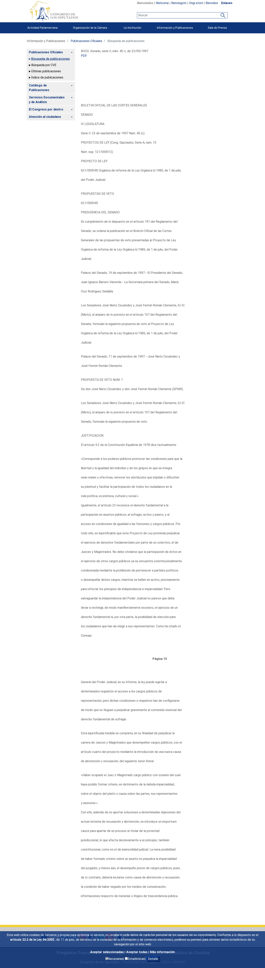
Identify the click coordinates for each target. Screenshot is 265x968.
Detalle (153, 959)
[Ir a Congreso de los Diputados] (53, 11)
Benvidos (212, 3)
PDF (84, 56)
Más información (162, 952)
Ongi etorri (196, 3)
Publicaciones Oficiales (86, 41)
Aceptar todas (137, 952)
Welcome (162, 3)
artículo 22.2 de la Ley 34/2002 (32, 939)
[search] (182, 15)
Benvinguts (178, 3)
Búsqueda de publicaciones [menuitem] (50, 59)
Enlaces (226, 3)
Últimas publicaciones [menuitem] (46, 71)
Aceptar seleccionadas (107, 952)
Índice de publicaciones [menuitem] (47, 77)
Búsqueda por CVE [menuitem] (43, 65)
